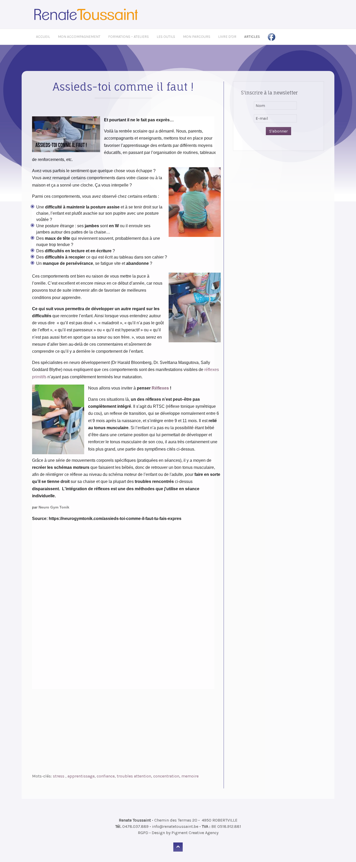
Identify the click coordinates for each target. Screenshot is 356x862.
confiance (106, 776)
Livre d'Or (227, 36)
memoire (190, 776)
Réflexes (161, 388)
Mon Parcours (196, 36)
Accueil (43, 36)
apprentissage (81, 776)
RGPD (143, 832)
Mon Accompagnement (79, 36)
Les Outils (166, 36)
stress (59, 776)
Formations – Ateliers (128, 36)
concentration (166, 776)
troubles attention (134, 776)
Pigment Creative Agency (194, 832)
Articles (252, 36)
